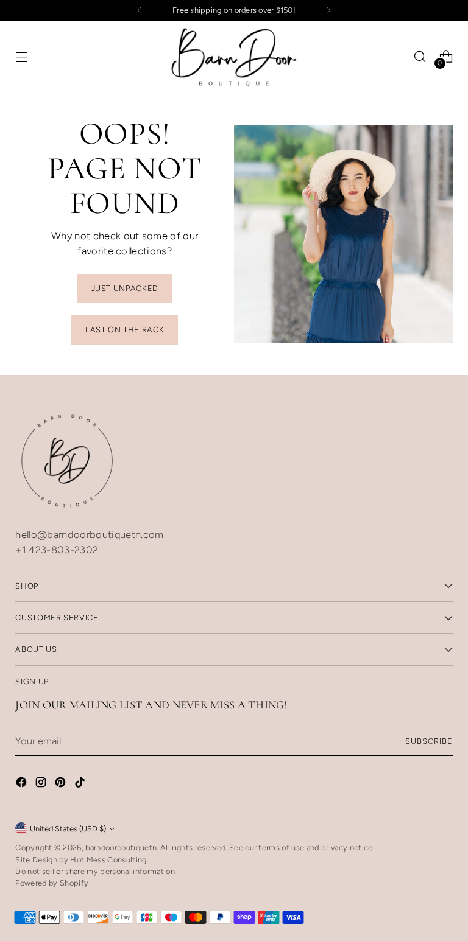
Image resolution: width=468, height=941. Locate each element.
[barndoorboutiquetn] (234, 57)
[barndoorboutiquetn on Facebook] (22, 784)
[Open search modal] (420, 56)
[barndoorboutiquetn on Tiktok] (81, 784)
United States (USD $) (68, 828)
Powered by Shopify (51, 882)
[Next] (328, 10)
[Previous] (139, 10)
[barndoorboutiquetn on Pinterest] (61, 784)
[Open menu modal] (21, 56)
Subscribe (429, 741)
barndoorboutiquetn (121, 847)
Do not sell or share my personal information (95, 871)
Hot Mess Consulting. (109, 859)
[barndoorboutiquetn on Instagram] (42, 784)
